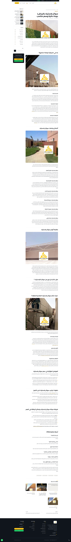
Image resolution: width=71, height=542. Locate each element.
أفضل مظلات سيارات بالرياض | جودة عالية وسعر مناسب (33, 512)
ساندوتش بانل (43, 529)
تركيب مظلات (43, 523)
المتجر (20, 3)
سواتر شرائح (35, 122)
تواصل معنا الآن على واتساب (37, 426)
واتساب (38, 0)
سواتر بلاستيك (55, 475)
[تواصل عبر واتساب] (2, 540)
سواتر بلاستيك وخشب (39, 475)
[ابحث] (15, 51)
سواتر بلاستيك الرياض (50, 475)
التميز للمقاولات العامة (52, 393)
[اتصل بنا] (69, 540)
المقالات (27, 3)
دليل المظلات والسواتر (31, 526)
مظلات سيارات (43, 525)
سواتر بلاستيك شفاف (45, 475)
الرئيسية (33, 3)
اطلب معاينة (19, 528)
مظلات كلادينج (43, 526)
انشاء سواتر (56, 11)
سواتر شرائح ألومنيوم (43, 528)
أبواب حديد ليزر (43, 533)
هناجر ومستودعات (43, 531)
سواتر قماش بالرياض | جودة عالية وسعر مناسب (52, 512)
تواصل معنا (23, 3)
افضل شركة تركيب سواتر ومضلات (45, 355)
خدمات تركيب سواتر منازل (45, 365)
